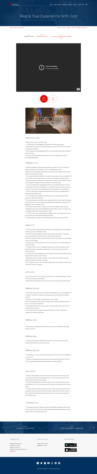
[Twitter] (41, 463)
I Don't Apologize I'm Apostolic (72, 428)
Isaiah (58, 36)
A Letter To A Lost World (25, 428)
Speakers (79, 27)
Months (84, 27)
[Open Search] (86, 4)
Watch (44, 100)
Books (73, 27)
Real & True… (21, 27)
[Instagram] (45, 463)
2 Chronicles (53, 36)
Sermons (64, 4)
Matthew (64, 36)
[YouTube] (48, 463)
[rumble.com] (56, 463)
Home (51, 4)
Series (68, 27)
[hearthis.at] (59, 463)
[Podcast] (52, 463)
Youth (75, 4)
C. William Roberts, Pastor (42, 36)
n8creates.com (57, 468)
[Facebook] (38, 463)
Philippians (69, 36)
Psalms (61, 37)
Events (70, 4)
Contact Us (81, 4)
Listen (53, 99)
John (61, 36)
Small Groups (57, 4)
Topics (63, 27)
